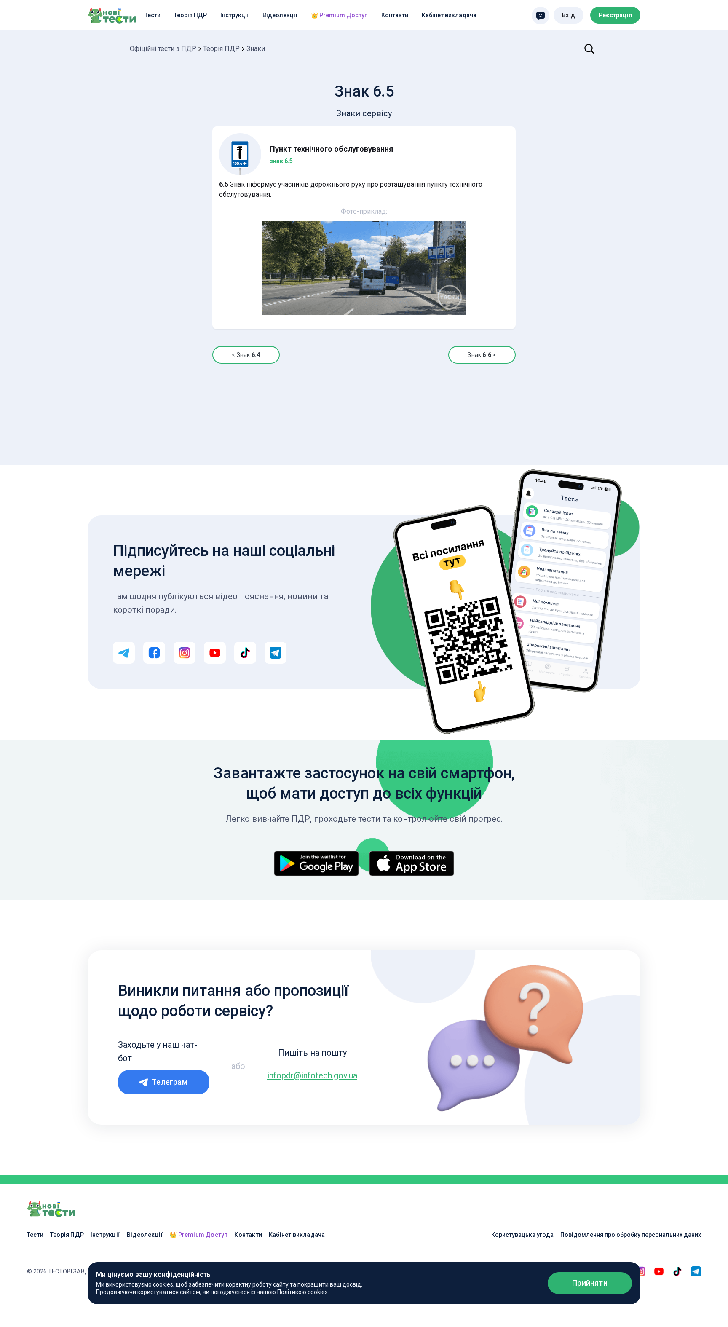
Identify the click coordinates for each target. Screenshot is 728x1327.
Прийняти (590, 1283)
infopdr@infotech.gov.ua (312, 1075)
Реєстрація (615, 15)
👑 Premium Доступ (339, 15)
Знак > (482, 354)
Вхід (568, 15)
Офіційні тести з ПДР (163, 49)
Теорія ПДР (190, 15)
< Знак (246, 354)
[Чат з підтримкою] (540, 15)
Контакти (394, 15)
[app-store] (411, 863)
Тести (153, 15)
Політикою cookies (302, 1292)
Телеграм (169, 1082)
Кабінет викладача (449, 15)
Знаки (255, 49)
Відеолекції (279, 15)
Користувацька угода (522, 1234)
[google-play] (316, 863)
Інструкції (234, 15)
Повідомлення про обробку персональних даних (630, 1234)
